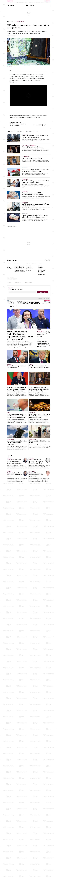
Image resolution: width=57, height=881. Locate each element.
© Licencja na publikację (15, 122)
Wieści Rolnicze (41, 273)
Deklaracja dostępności (20, 271)
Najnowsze (29, 131)
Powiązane (10, 131)
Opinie (9, 455)
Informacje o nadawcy (19, 270)
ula (10, 70)
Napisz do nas (10, 268)
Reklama (28, 266)
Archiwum (28, 270)
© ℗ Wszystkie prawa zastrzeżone (17, 123)
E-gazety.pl (40, 267)
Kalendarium (18, 282)
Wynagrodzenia (20, 21)
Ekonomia (32, 5)
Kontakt (8, 267)
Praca (15, 21)
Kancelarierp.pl (41, 271)
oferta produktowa (28, 282)
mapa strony (9, 282)
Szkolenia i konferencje (12, 279)
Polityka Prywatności (19, 266)
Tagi (37, 131)
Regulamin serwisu (19, 268)
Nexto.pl (39, 268)
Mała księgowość (41, 270)
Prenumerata (29, 268)
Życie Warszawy (41, 274)
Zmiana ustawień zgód (20, 267)
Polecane (19, 131)
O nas (8, 266)
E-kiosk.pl (40, 266)
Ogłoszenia (28, 267)
